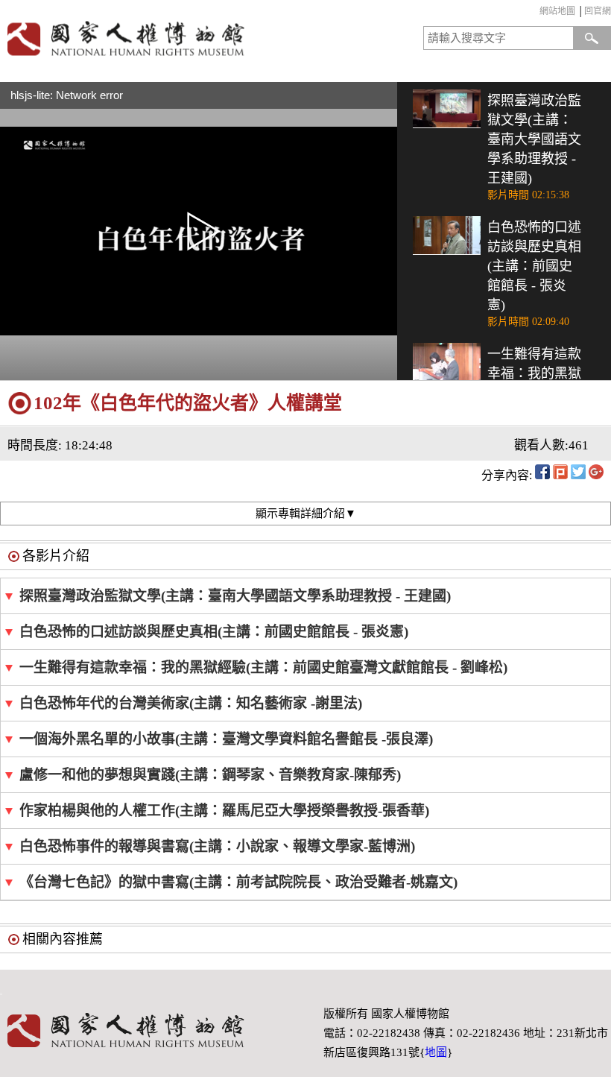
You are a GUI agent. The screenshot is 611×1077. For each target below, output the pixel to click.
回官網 (597, 11)
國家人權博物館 (150, 38)
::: (536, 13)
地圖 (436, 1052)
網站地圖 (557, 11)
